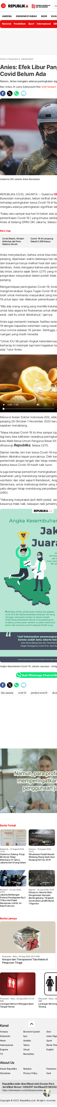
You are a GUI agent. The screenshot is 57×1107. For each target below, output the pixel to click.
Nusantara (13, 59)
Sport (31, 23)
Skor (48, 1031)
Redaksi (27, 1068)
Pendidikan (20, 23)
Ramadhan (28, 1054)
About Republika (8, 1068)
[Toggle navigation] (3, 5)
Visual (26, 1049)
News (3, 1040)
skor (44, 16)
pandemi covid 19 (39, 692)
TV (1, 1054)
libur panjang (7, 692)
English (50, 1049)
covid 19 (22, 692)
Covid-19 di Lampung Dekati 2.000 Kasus (42, 240)
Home (3, 59)
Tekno (26, 1045)
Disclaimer (5, 1073)
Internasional (44, 23)
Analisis (27, 1040)
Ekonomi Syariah (26, 16)
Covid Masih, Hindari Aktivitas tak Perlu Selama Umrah (13, 241)
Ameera (4, 1031)
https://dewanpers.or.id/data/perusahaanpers (25, 1090)
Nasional (6, 23)
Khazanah (5, 1036)
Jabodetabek (27, 59)
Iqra (25, 1036)
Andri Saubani (48, 86)
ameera (7, 16)
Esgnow (4, 1049)
